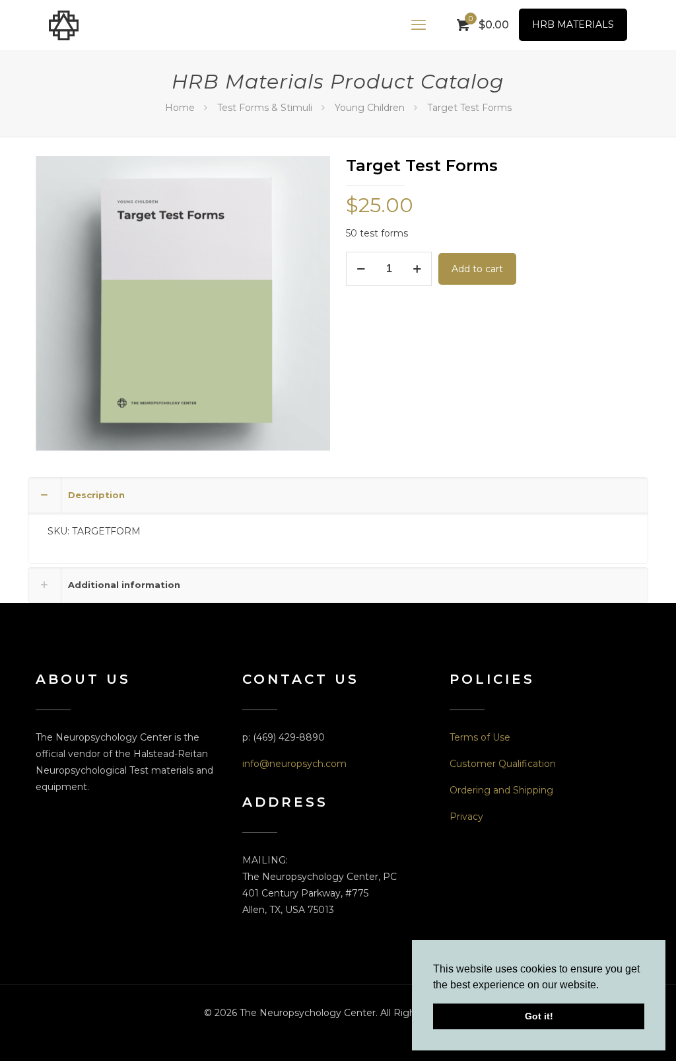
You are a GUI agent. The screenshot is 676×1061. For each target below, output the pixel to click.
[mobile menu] (418, 25)
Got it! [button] (539, 1016)
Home (180, 108)
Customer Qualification (503, 764)
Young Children (370, 108)
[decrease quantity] (360, 269)
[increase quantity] (416, 269)
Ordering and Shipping (501, 790)
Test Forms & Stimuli (264, 108)
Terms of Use (480, 737)
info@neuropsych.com (294, 764)
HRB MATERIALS (573, 24)
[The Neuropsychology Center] (64, 25)
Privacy (466, 817)
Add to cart (477, 269)
